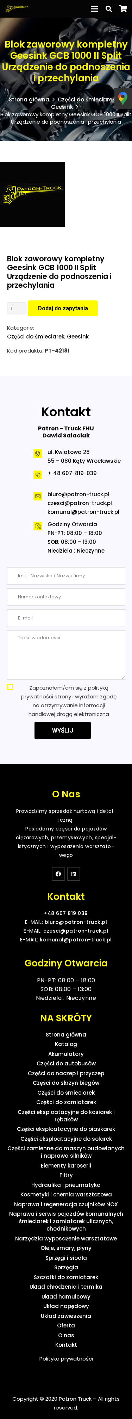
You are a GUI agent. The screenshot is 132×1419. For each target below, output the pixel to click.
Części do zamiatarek (66, 1102)
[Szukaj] (109, 9)
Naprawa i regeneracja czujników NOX (66, 1204)
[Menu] (94, 9)
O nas (66, 1335)
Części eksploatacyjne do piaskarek (66, 1129)
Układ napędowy (66, 1306)
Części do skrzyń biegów (66, 1083)
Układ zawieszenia (66, 1316)
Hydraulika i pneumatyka (66, 1185)
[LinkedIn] (74, 874)
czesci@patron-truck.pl (80, 503)
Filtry (66, 1175)
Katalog (66, 1044)
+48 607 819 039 (66, 913)
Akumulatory (66, 1054)
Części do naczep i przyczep (66, 1073)
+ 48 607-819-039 (72, 473)
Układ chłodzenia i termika (66, 1286)
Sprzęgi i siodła (66, 1258)
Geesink (62, 107)
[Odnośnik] (17, 9)
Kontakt (66, 1345)
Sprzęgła (66, 1267)
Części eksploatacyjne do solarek (66, 1139)
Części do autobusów (66, 1063)
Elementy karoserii (66, 1165)
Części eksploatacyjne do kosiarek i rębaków (66, 1115)
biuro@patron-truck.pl (78, 494)
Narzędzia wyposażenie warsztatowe (66, 1238)
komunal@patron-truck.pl (83, 512)
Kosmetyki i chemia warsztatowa (66, 1194)
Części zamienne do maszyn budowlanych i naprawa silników (66, 1152)
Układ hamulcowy (66, 1296)
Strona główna (29, 99)
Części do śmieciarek (86, 99)
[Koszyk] (123, 9)
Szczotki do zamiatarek (66, 1277)
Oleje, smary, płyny (66, 1248)
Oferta (66, 1325)
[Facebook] (58, 874)
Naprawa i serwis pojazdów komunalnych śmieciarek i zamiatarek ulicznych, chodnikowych (66, 1221)
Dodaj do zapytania (63, 308)
